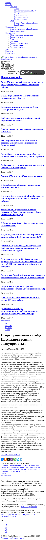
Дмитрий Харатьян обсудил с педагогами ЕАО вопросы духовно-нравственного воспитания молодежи (21, 248)
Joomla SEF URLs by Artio (6, 475)
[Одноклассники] (5, 459)
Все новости (5, 320)
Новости (8, 326)
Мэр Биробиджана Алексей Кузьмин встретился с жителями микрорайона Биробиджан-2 (19, 142)
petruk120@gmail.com (29, 507)
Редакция (4, 538)
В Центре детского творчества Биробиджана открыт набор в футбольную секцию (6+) (22, 235)
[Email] (6, 532)
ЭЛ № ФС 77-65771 (36, 489)
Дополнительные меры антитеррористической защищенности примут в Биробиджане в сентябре (19, 311)
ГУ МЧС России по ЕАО (10, 455)
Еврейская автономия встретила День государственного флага (19, 108)
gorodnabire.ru (6, 483)
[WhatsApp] (14, 459)
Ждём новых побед (18, 471)
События (8, 328)
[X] (8, 459)
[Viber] (11, 459)
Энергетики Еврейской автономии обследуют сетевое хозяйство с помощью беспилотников (23, 276)
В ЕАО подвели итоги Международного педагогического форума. (20, 97)
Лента (7, 330)
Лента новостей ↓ (11, 77)
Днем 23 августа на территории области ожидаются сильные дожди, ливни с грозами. (23, 155)
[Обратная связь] (6, 528)
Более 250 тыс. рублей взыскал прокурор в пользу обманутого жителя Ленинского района (22, 84)
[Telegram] (21, 459)
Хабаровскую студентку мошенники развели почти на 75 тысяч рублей (22, 166)
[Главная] (6, 324)
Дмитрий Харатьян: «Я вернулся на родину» (23, 176)
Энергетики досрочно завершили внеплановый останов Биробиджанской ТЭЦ (23, 287)
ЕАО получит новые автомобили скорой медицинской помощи (20, 119)
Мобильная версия (17, 538)
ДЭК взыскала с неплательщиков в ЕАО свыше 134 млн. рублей (20, 298)
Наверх (3, 473)
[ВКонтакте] (2, 459)
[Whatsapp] (6, 530)
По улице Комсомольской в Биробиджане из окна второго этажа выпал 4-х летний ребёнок (22, 198)
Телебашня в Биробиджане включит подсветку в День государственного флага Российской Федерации (21, 212)
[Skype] (18, 459)
